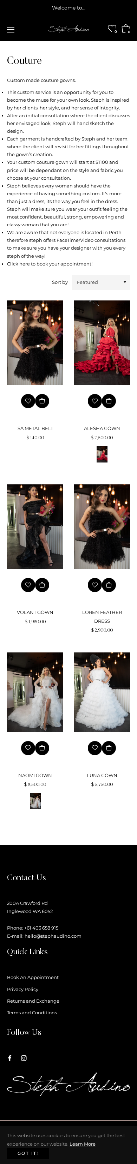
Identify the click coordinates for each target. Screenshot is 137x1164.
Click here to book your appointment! (49, 264)
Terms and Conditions (32, 1012)
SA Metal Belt (35, 428)
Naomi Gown (35, 775)
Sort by (60, 282)
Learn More (83, 1144)
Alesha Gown (102, 428)
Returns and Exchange (33, 1001)
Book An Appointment (33, 977)
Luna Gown (102, 775)
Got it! (28, 1153)
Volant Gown (35, 612)
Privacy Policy (22, 989)
